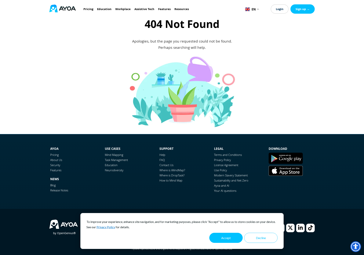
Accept (226, 238)
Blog (53, 185)
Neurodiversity (114, 170)
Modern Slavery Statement (231, 175)
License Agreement (226, 165)
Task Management (116, 160)
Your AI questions (225, 191)
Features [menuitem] (164, 9)
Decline (261, 238)
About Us (56, 160)
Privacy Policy (105, 227)
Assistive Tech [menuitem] (144, 9)
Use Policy (220, 170)
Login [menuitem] (279, 9)
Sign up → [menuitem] (303, 9)
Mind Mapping (114, 155)
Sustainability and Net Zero (231, 180)
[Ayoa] (62, 9)
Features (55, 170)
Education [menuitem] (104, 9)
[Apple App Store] (286, 175)
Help (162, 155)
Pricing (54, 155)
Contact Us (166, 165)
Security (55, 165)
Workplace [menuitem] (123, 9)
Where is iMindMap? (172, 170)
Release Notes (59, 190)
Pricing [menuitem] (88, 9)
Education (111, 165)
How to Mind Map (170, 180)
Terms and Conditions (228, 155)
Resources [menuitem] (181, 9)
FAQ (162, 160)
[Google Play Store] (286, 163)
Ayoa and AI (221, 185)
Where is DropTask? (171, 175)
